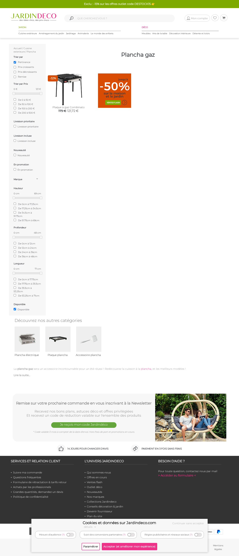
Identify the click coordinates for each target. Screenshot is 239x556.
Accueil (18, 48)
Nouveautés (94, 492)
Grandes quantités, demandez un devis (38, 492)
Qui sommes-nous (99, 472)
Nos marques (95, 496)
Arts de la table (159, 33)
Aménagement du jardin (51, 33)
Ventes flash (94, 482)
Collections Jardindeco (102, 501)
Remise (22, 76)
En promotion (25, 169)
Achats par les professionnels (32, 487)
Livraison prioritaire (27, 126)
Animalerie (83, 33)
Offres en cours (97, 477)
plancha (146, 368)
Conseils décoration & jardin (105, 506)
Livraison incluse (26, 141)
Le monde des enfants (102, 33)
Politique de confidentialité (30, 496)
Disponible (23, 309)
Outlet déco (94, 487)
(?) (63, 534)
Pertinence (24, 62)
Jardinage (71, 33)
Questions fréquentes (27, 477)
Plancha (31, 51)
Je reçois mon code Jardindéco (84, 424)
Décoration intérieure (180, 33)
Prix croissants (26, 67)
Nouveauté (23, 155)
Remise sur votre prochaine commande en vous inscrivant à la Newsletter (84, 403)
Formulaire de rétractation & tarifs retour (40, 482)
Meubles (146, 33)
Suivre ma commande (27, 472)
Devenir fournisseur (99, 511)
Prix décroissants (27, 71)
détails (88, 527)
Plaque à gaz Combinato (68, 107)
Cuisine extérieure (27, 33)
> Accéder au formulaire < (177, 475)
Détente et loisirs (201, 33)
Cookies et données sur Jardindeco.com (119, 523)
